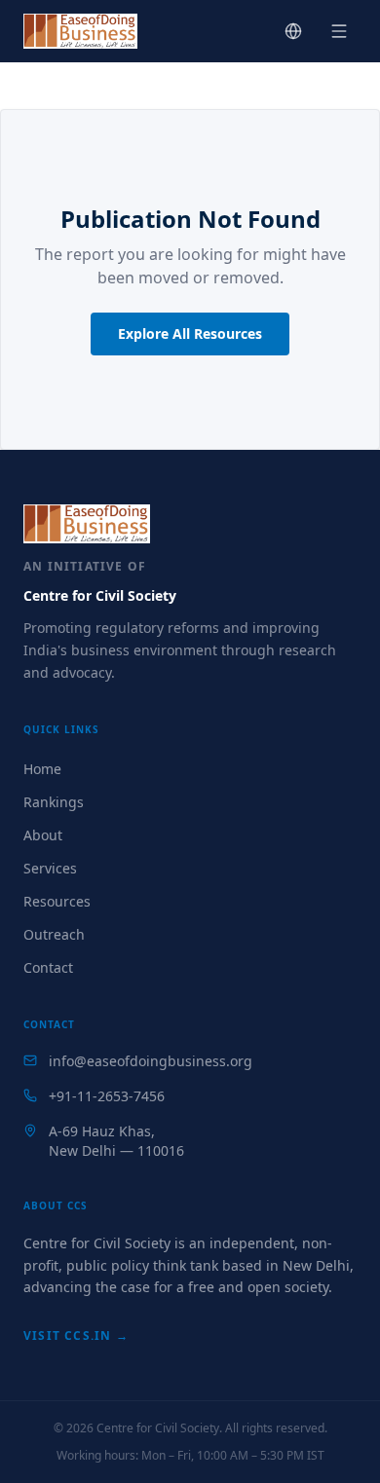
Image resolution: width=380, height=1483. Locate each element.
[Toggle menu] (339, 31)
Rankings (53, 802)
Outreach (54, 934)
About (42, 835)
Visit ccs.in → (76, 1335)
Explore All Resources (190, 333)
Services (50, 868)
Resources (57, 901)
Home (42, 769)
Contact (48, 967)
